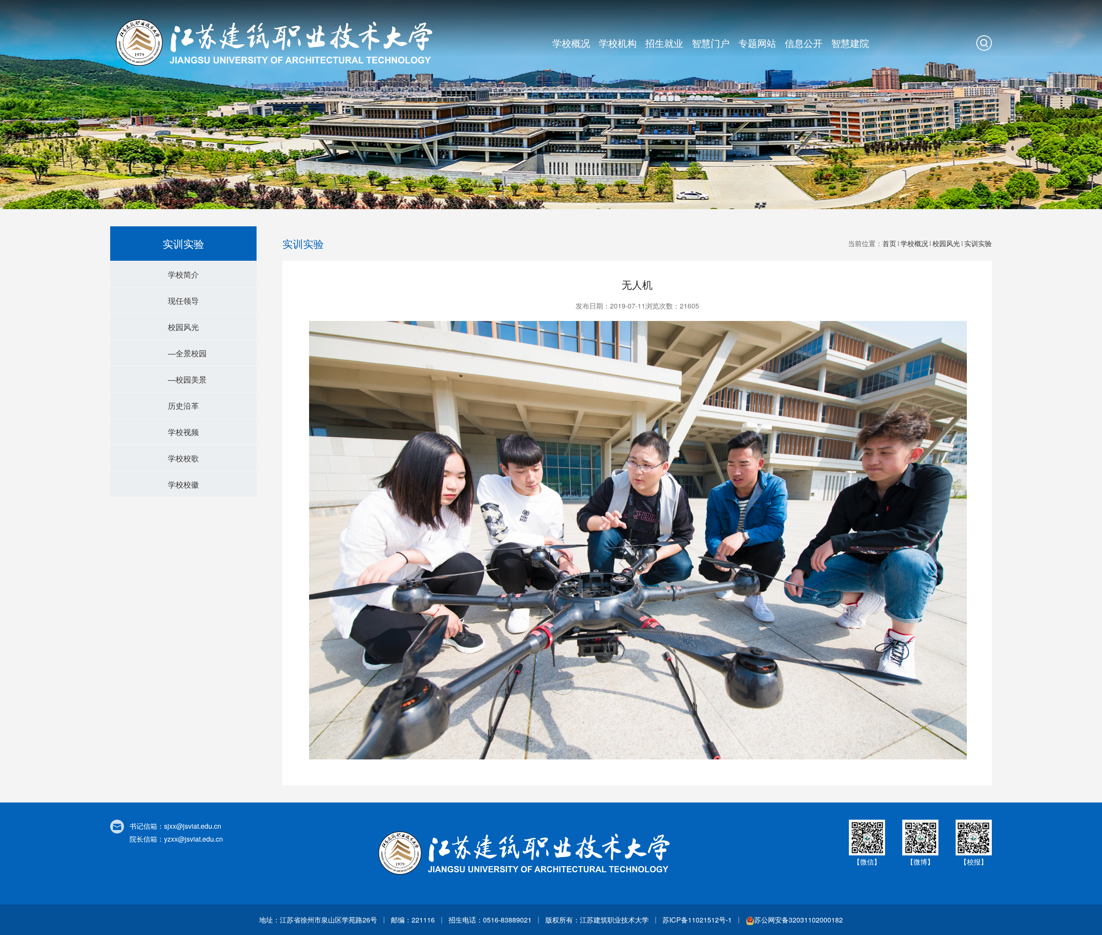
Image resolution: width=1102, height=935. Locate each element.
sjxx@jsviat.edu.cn (192, 826)
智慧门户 (711, 42)
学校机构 (618, 42)
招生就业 (664, 42)
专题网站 (757, 42)
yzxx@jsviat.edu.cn (193, 839)
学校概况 (571, 42)
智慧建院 (850, 42)
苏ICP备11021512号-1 (697, 920)
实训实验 (978, 243)
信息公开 (804, 42)
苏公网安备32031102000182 (798, 920)
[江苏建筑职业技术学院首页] (277, 42)
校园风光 (946, 243)
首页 (889, 243)
